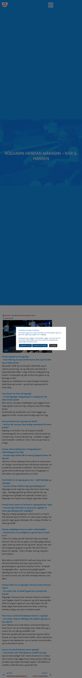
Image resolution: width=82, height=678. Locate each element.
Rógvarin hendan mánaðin (22, 315)
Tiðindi (33, 315)
